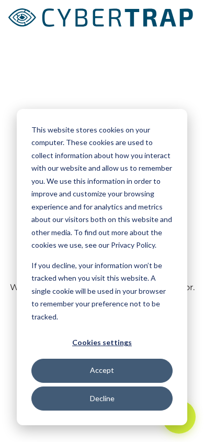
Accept (102, 370)
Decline (102, 398)
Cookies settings (102, 342)
